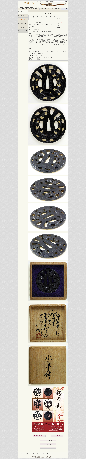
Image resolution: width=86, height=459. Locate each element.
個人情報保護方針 (45, 453)
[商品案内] (36, 9)
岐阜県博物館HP (38, 59)
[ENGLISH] (64, 9)
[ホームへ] (48, 448)
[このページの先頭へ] (48, 440)
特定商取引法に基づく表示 (25, 454)
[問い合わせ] (50, 9)
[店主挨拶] (28, 9)
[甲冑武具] (23, 23)
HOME (21, 7)
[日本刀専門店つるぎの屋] (43, 4)
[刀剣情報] (57, 9)
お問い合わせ (26, 453)
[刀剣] (23, 16)
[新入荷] (23, 12)
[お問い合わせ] (39, 436)
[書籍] (23, 27)
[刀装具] (23, 19)
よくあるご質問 (46, 1)
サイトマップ (38, 1)
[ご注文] (57, 436)
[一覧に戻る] (48, 444)
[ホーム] (21, 9)
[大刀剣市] (23, 31)
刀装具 (31, 7)
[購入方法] (43, 9)
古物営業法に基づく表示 (35, 454)
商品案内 (27, 7)
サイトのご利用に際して (35, 453)
